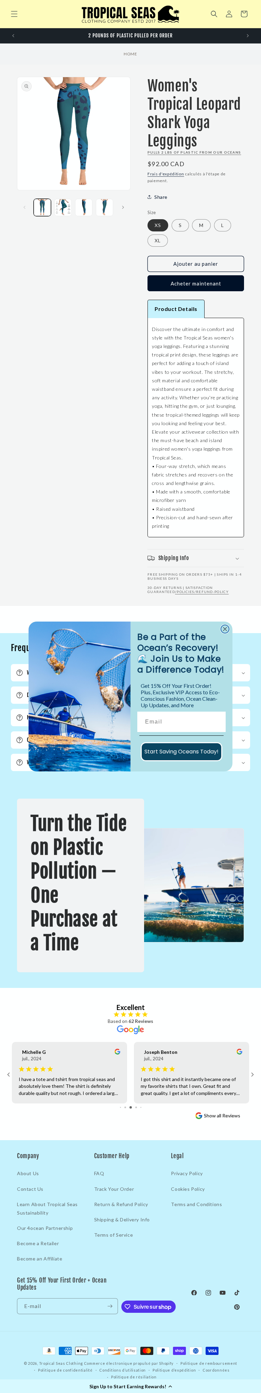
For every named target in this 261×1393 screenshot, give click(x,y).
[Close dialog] (225, 629)
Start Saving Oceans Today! (181, 751)
